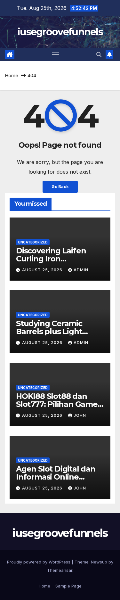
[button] (98, 54)
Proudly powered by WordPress (39, 561)
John (80, 415)
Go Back (60, 186)
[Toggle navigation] (55, 54)
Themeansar (59, 570)
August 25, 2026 (43, 269)
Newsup (99, 561)
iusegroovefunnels (60, 32)
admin (81, 269)
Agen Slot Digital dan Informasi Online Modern (55, 476)
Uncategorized (33, 242)
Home (11, 75)
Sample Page (68, 585)
